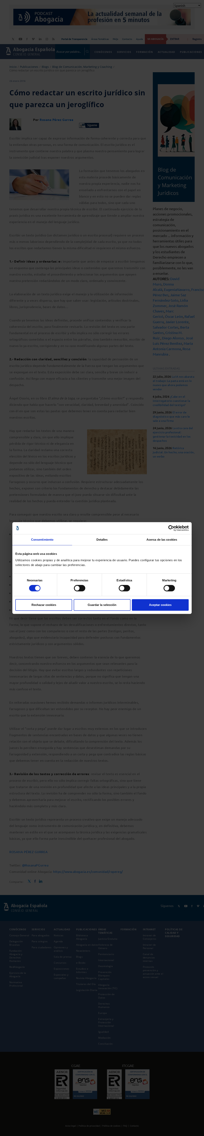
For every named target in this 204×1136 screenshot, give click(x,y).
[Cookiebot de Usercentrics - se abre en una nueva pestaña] (171, 528)
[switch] (79, 588)
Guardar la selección (102, 605)
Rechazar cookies (43, 605)
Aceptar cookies (160, 605)
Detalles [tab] (102, 539)
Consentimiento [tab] (42, 539)
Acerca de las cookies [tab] (161, 539)
